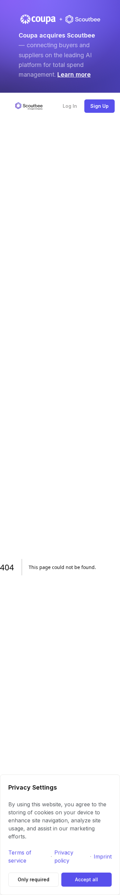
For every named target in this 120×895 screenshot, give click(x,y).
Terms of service (19, 856)
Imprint (103, 856)
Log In (70, 106)
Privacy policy (63, 856)
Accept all (86, 879)
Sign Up (99, 106)
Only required (33, 879)
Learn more (74, 74)
